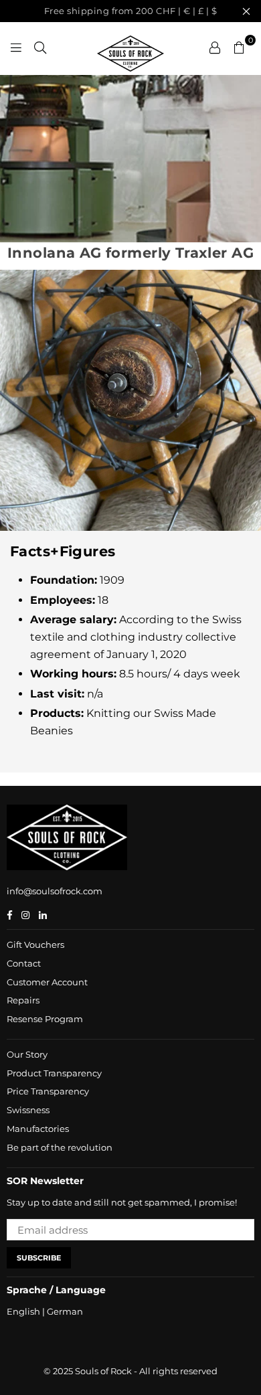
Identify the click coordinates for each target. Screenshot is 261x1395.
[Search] (40, 47)
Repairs (23, 1000)
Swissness (28, 1109)
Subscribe (39, 1257)
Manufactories (38, 1128)
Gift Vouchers (35, 944)
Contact (24, 963)
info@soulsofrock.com (54, 891)
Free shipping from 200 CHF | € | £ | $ (130, 10)
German (65, 1311)
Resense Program (45, 1018)
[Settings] (215, 47)
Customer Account (47, 982)
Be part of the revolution (59, 1147)
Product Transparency (54, 1073)
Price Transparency (48, 1091)
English (23, 1311)
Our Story (27, 1054)
